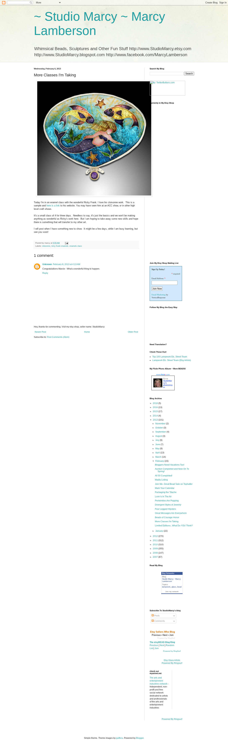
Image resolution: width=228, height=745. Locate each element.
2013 (155, 420)
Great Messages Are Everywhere (171, 513)
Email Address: (158, 278)
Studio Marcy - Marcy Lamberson (171, 580)
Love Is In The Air (163, 496)
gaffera (119, 738)
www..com (163, 374)
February (160, 461)
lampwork (166, 587)
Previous (154, 645)
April (157, 452)
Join (157, 648)
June (158, 444)
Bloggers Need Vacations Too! (169, 465)
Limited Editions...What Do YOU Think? (174, 525)
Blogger (140, 738)
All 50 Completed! (163, 475)
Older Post (133, 332)
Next (162, 645)
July (157, 440)
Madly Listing (161, 480)
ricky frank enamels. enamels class (66, 246)
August (159, 436)
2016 (155, 407)
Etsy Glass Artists (172, 660)
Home (87, 332)
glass (174, 587)
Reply (45, 273)
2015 (155, 411)
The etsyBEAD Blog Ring (162, 642)
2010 (155, 544)
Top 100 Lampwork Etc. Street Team (169, 356)
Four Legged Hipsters (165, 509)
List (151, 648)
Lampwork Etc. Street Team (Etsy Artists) (171, 360)
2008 (155, 553)
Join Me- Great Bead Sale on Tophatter (174, 484)
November (160, 423)
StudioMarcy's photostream (167, 384)
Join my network (171, 592)
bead (179, 587)
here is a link (53, 205)
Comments (159, 621)
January (159, 531)
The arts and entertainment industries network (158, 681)
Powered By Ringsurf (172, 663)
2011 (155, 540)
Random (170, 645)
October (159, 427)
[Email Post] (66, 243)
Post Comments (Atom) (58, 337)
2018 (155, 403)
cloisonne (46, 246)
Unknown (47, 264)
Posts (157, 615)
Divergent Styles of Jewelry (168, 505)
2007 (155, 557)
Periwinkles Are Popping (167, 500)
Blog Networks (168, 573)
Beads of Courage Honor (167, 517)
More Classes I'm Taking (166, 521)
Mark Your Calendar (164, 488)
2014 (155, 416)
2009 (155, 548)
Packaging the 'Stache (166, 492)
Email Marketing (158, 295)
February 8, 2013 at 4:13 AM (66, 264)
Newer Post (40, 332)
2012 (155, 536)
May (157, 448)
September (161, 432)
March (158, 457)
